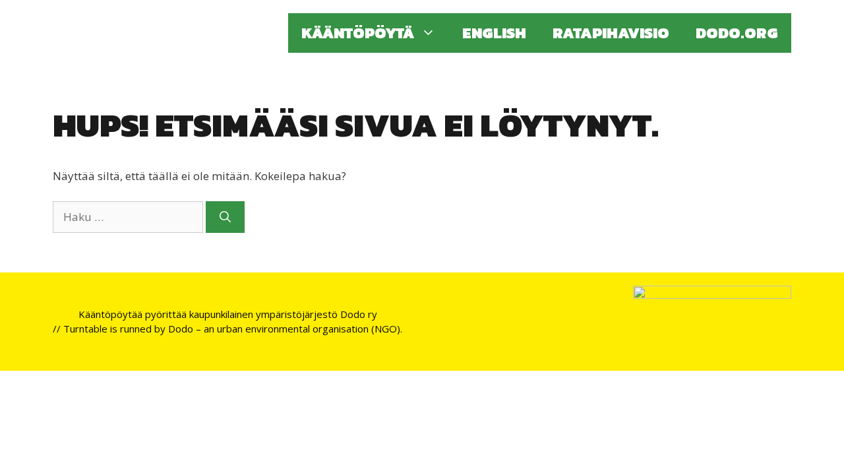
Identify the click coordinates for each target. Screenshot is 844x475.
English (494, 33)
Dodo (180, 328)
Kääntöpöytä (357, 33)
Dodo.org (737, 33)
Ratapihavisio (611, 33)
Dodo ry (358, 314)
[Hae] (225, 217)
